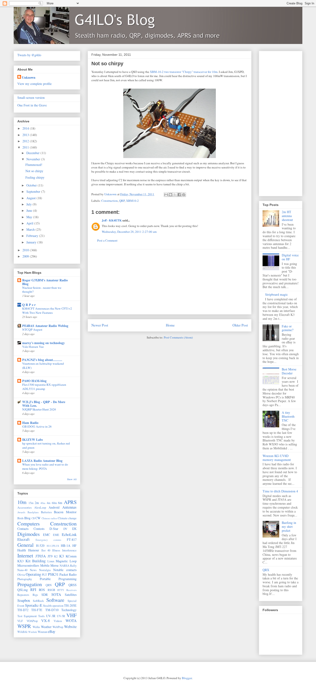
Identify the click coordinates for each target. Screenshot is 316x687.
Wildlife (22, 632)
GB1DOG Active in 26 (37, 426)
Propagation (29, 584)
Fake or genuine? (287, 328)
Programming (68, 579)
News (33, 570)
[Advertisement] (169, 282)
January (31, 242)
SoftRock (38, 601)
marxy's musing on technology (43, 342)
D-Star (54, 528)
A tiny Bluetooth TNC (288, 416)
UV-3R (50, 616)
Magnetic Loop (66, 561)
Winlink (32, 632)
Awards (21, 512)
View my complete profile (34, 83)
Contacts (22, 528)
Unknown (28, 77)
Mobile (45, 565)
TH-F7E (36, 610)
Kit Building (35, 560)
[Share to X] (175, 194)
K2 (56, 556)
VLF (20, 621)
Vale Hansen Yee (33, 347)
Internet (25, 555)
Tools (41, 616)
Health (21, 550)
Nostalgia (45, 570)
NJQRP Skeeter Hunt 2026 (39, 409)
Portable (45, 579)
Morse (54, 565)
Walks (36, 627)
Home (170, 325)
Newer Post (99, 325)
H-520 (40, 545)
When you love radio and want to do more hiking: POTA (45, 466)
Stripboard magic (276, 294)
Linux (50, 561)
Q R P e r (29, 304)
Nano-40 (22, 570)
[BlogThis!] (170, 194)
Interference (69, 550)
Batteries (46, 512)
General (25, 544)
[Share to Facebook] (179, 194)
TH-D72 (22, 610)
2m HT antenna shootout (287, 216)
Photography (24, 579)
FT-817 (72, 539)
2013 (26, 135)
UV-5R (61, 616)
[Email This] (166, 194)
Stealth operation (53, 606)
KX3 (20, 561)
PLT (44, 575)
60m (54, 503)
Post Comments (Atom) (178, 337)
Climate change (67, 518)
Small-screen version (31, 97)
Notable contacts (65, 570)
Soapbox (23, 600)
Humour (33, 550)
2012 (26, 141)
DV (65, 529)
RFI (33, 589)
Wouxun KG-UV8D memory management (277, 458)
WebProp (58, 627)
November (33, 159)
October (32, 185)
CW (37, 518)
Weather (46, 627)
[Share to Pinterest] (183, 194)
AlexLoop (40, 508)
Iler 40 (45, 550)
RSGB (51, 590)
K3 (61, 556)
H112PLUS (53, 545)
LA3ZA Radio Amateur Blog (42, 460)
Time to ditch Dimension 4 (280, 491)
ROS (42, 590)
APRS (70, 501)
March (31, 229)
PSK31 (53, 574)
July (29, 204)
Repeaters (23, 595)
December (33, 153)
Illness (56, 550)
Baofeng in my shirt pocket (289, 526)
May (29, 217)
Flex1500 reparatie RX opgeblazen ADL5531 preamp (44, 386)
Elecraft (23, 539)
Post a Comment (107, 240)
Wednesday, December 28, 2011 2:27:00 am (129, 232)
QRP (122, 201)
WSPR (24, 625)
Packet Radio (68, 574)
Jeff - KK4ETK (112, 220)
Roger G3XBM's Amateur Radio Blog (45, 282)
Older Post (240, 325)
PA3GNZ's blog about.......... (42, 359)
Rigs (35, 595)
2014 (26, 128)
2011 (26, 147)
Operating (33, 574)
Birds (20, 518)
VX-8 (45, 620)
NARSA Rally (68, 566)
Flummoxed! (33, 164)
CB (33, 518)
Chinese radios (49, 518)
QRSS (72, 585)
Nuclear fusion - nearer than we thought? (41, 290)
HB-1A (65, 545)
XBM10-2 (132, 201)
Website (70, 626)
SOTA (56, 594)
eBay (51, 631)
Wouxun (42, 632)
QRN (49, 585)
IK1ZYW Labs (32, 439)
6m (60, 502)
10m (21, 501)
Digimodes (28, 533)
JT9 (50, 556)
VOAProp (32, 621)
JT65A (40, 556)
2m (37, 502)
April (30, 223)
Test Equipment (27, 616)
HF (74, 545)
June (29, 210)
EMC (46, 534)
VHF (71, 615)
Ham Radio (30, 422)
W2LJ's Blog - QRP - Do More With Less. (43, 403)
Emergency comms (48, 539)
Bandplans (33, 512)
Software (55, 599)
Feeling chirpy (34, 177)
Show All (72, 479)
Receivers (71, 590)
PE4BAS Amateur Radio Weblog (45, 325)
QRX (266, 570)
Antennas (69, 507)
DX (74, 528)
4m (48, 503)
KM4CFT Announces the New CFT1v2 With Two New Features (47, 310)
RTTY (60, 590)
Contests (39, 528)
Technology (69, 610)
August (31, 198)
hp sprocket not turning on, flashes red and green (46, 445)
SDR (44, 594)
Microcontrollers (28, 565)
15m (31, 503)
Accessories (24, 508)
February (32, 235)
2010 (26, 250)
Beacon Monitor (65, 512)
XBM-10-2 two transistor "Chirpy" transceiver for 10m (183, 72)
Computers (28, 523)
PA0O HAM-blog (34, 380)
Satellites (71, 594)
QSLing (22, 590)
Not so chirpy (34, 171)
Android (54, 507)
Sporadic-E (33, 605)
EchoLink (69, 534)
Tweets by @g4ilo (29, 55)
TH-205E (70, 605)
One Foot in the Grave (32, 105)
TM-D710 (52, 610)
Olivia (21, 575)
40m (42, 503)
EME (56, 535)
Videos (58, 621)
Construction (109, 201)
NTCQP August (32, 329)
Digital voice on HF (290, 257)
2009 (26, 256)
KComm (71, 556)
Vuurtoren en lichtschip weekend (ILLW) (43, 365)
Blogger (187, 678)
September (33, 191)
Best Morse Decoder (289, 371)
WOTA (71, 620)
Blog (27, 518)
